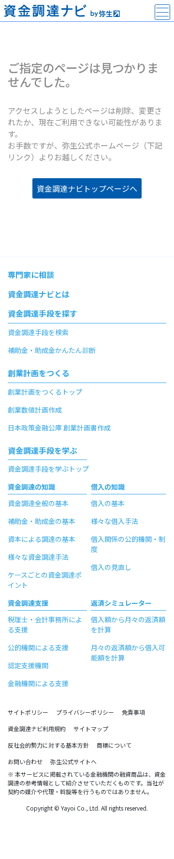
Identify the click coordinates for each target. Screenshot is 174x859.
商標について (114, 745)
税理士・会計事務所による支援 (45, 624)
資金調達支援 (28, 603)
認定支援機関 (28, 665)
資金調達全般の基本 (38, 503)
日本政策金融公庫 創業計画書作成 (59, 427)
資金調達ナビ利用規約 (37, 728)
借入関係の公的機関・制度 (128, 544)
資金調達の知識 (31, 486)
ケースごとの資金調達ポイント (45, 580)
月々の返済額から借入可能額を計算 (128, 652)
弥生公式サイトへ (73, 761)
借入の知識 (108, 486)
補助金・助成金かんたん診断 (52, 350)
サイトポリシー (28, 712)
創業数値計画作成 (35, 409)
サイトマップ (90, 728)
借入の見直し (111, 567)
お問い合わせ (25, 761)
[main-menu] (162, 12)
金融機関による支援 (38, 683)
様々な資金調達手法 (38, 557)
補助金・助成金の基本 (41, 521)
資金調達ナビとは (39, 294)
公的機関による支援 (38, 647)
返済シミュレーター (121, 603)
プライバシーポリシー (85, 712)
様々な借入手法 (114, 521)
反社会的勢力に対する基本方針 (48, 745)
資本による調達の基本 (41, 539)
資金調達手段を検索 (38, 332)
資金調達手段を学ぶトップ (48, 469)
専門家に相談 (31, 274)
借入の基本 (108, 503)
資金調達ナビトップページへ (87, 188)
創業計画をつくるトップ (45, 392)
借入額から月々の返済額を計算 (128, 624)
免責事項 (133, 712)
